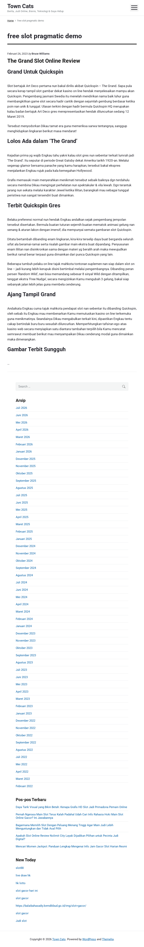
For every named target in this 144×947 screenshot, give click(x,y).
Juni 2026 (22, 415)
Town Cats (59, 939)
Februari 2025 (24, 531)
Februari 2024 (24, 619)
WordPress (89, 939)
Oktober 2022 (24, 735)
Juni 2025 (22, 502)
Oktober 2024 (24, 560)
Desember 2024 (25, 546)
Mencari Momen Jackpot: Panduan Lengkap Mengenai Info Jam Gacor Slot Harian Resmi (71, 846)
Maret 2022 (23, 779)
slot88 (20, 868)
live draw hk (23, 875)
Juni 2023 (22, 677)
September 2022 (26, 742)
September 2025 (26, 480)
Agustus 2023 (24, 662)
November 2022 (25, 728)
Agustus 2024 (24, 575)
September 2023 (26, 655)
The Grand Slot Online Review (43, 61)
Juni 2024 (22, 589)
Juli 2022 (21, 757)
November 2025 (25, 466)
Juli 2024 (21, 582)
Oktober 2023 (24, 648)
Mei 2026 (21, 422)
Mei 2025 (21, 509)
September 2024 (26, 568)
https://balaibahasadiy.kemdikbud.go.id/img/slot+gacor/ (51, 905)
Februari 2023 (24, 706)
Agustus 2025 (24, 488)
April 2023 (22, 691)
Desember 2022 (25, 720)
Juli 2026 (21, 408)
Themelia (108, 939)
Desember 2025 (25, 459)
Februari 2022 (24, 786)
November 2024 (25, 553)
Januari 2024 (24, 626)
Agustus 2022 (24, 750)
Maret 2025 (23, 524)
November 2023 (25, 640)
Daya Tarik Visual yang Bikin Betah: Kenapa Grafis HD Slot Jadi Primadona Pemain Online (71, 807)
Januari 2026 (24, 451)
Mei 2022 (21, 764)
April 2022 (22, 771)
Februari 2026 (24, 444)
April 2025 (22, 517)
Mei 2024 (21, 597)
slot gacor (22, 898)
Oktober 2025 (24, 473)
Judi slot (21, 921)
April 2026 (22, 429)
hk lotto (21, 883)
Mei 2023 (21, 684)
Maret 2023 (23, 699)
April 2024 (22, 604)
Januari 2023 (24, 713)
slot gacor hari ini (27, 890)
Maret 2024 (23, 611)
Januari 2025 (24, 539)
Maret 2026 (23, 437)
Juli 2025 (21, 495)
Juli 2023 (21, 670)
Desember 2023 (25, 633)
